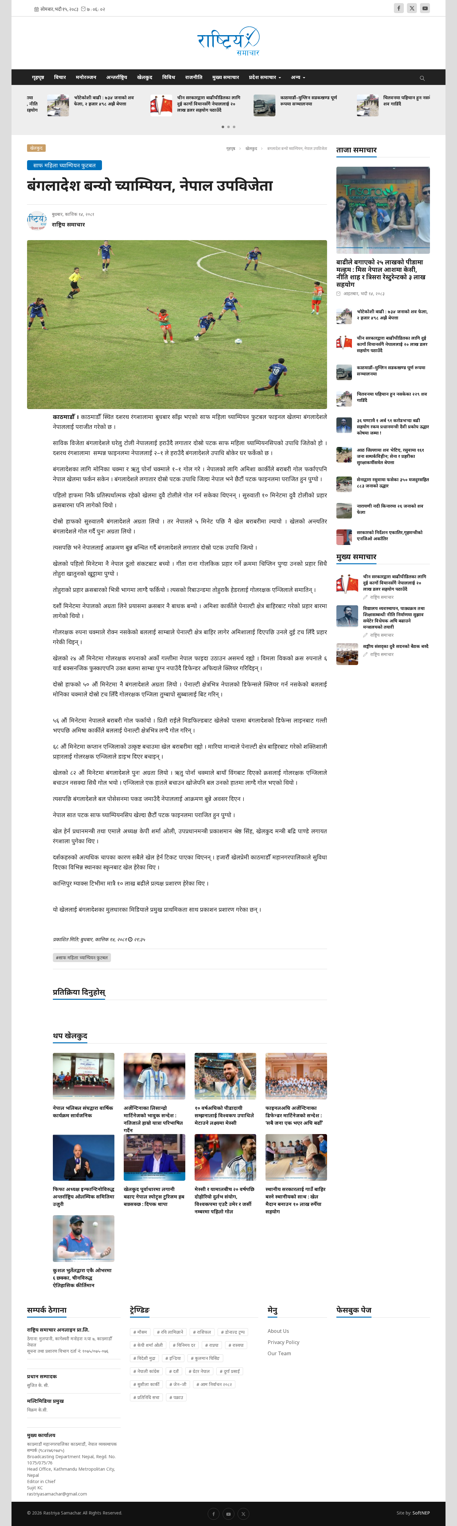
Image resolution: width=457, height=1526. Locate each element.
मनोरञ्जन (86, 77)
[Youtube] (425, 8)
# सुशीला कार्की (146, 1384)
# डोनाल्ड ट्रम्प (233, 1332)
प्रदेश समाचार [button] (263, 77)
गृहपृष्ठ (38, 77)
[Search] (422, 77)
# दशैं (174, 1371)
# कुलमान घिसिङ (205, 1358)
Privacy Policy (283, 1342)
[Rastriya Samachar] (228, 43)
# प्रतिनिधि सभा (146, 1397)
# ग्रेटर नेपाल (199, 1371)
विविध (168, 77)
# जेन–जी (178, 1384)
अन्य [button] (296, 77)
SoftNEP (421, 1513)
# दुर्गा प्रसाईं (230, 1371)
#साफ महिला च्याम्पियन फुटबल (82, 958)
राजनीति (193, 77)
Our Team (279, 1353)
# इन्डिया (173, 1358)
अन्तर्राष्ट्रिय (116, 77)
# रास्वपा (236, 1345)
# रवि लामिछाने (170, 1332)
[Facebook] (399, 8)
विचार (60, 77)
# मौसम (140, 1332)
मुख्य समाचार (225, 77)
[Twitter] (412, 8)
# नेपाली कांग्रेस (146, 1371)
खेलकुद (144, 77)
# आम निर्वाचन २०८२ (214, 1384)
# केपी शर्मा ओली (148, 1345)
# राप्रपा (212, 1345)
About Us (278, 1331)
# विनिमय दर (184, 1345)
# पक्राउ (176, 1397)
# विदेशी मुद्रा (144, 1358)
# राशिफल (202, 1332)
